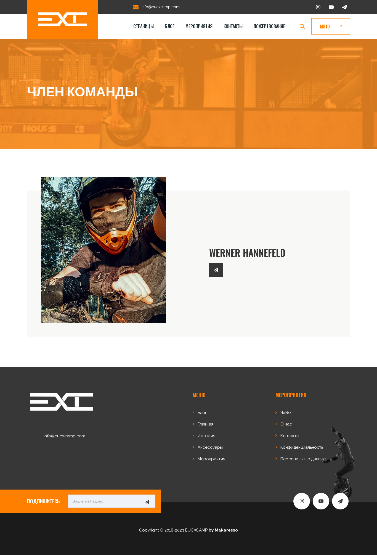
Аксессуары (210, 447)
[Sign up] (147, 501)
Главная (205, 424)
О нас (286, 424)
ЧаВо (285, 412)
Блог (169, 26)
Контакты (233, 26)
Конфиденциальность (301, 447)
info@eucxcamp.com (161, 7)
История (206, 435)
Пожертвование (269, 26)
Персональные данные (303, 458)
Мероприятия (199, 26)
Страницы (143, 26)
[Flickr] (216, 270)
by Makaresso (223, 530)
